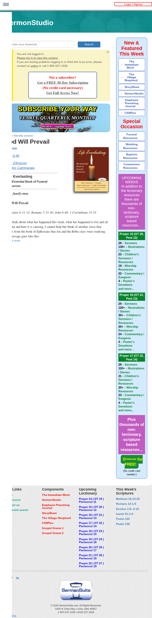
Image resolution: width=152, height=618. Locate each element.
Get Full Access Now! (62, 93)
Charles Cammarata (19, 168)
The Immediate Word (132, 64)
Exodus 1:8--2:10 (127, 508)
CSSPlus (130, 112)
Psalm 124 (123, 518)
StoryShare (131, 87)
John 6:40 (12, 156)
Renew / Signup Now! (57, 126)
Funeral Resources (130, 136)
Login (127, 4)
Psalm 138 (123, 524)
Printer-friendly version (19, 135)
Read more (13, 240)
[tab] (131, 64)
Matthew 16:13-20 (128, 498)
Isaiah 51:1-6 (124, 513)
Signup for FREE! (133, 461)
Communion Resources (131, 166)
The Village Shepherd (131, 77)
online (34, 65)
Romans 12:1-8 (126, 503)
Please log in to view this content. (37, 57)
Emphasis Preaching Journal (132, 103)
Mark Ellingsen (16, 163)
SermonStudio (134, 93)
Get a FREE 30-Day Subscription (62, 83)
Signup (138, 4)
